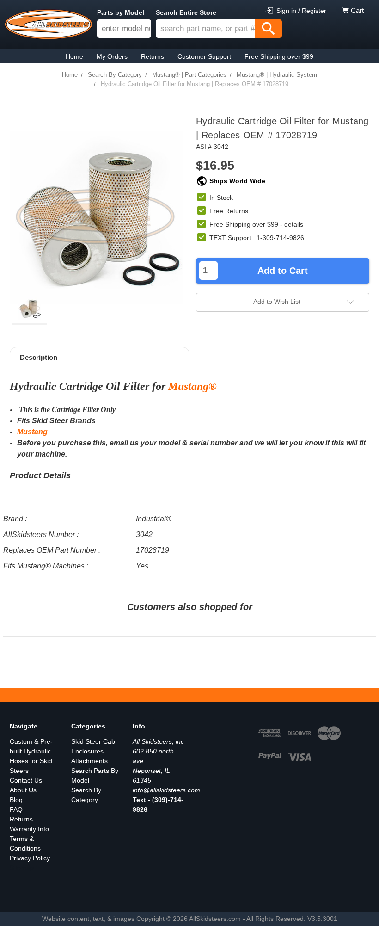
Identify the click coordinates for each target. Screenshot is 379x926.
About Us (23, 790)
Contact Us (26, 780)
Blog (16, 799)
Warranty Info (29, 829)
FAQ (16, 809)
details (293, 224)
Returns (21, 819)
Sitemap (22, 867)
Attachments (89, 761)
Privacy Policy (30, 858)
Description (38, 357)
